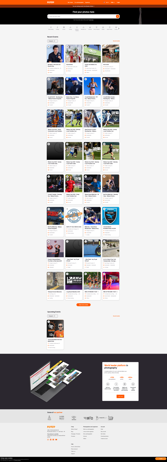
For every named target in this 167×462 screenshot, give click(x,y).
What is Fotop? (74, 429)
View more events (83, 304)
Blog (72, 431)
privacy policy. (18, 460)
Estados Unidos (89, 6)
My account (103, 431)
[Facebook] (53, 440)
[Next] (118, 28)
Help (112, 2)
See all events (116, 41)
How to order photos (75, 446)
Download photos (104, 436)
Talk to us (73, 451)
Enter (102, 429)
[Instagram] (48, 440)
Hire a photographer (87, 433)
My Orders (70, 2)
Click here (91, 19)
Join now (120, 396)
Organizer (87, 2)
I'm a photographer (79, 2)
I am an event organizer (88, 431)
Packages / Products (75, 433)
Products (73, 436)
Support (73, 453)
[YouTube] (56, 440)
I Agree (160, 458)
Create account (104, 438)
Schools (85, 436)
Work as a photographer (88, 429)
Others (84, 438)
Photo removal (74, 449)
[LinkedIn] (50, 440)
